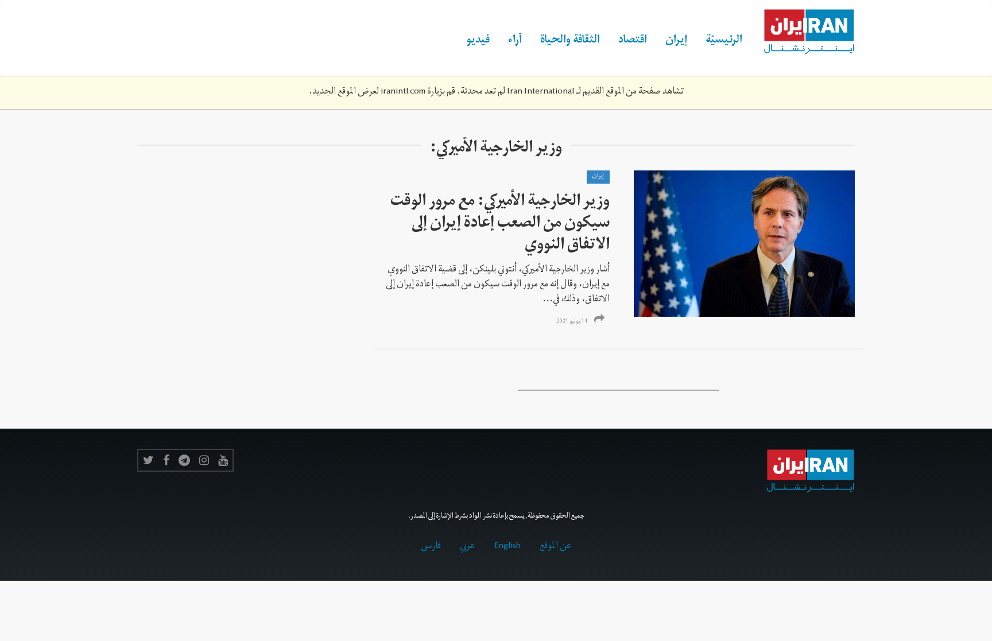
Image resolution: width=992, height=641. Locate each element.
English (507, 547)
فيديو (478, 41)
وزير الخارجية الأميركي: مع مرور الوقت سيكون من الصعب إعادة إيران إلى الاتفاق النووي (500, 224)
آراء (515, 41)
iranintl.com (403, 92)
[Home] (803, 32)
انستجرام (204, 460)
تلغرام (184, 460)
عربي (467, 547)
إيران (676, 41)
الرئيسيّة (724, 41)
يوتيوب (223, 460)
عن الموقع (556, 547)
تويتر (148, 460)
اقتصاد (632, 41)
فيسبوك (166, 460)
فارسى (431, 547)
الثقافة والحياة (570, 41)
